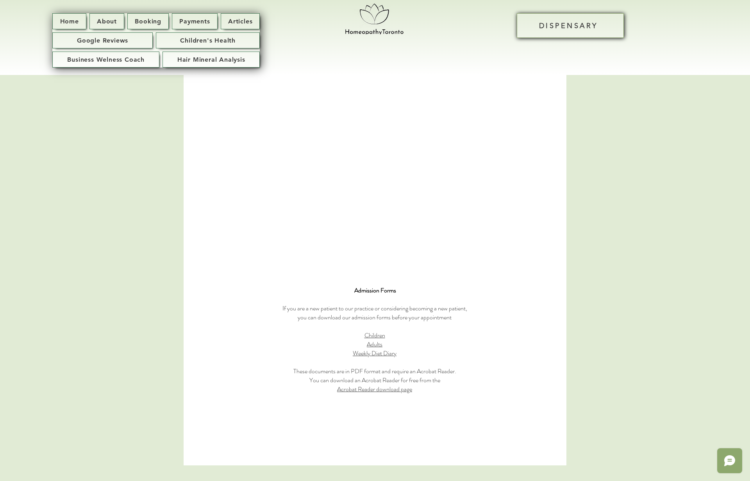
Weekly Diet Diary (374, 353)
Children (374, 335)
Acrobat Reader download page (374, 389)
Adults (374, 344)
